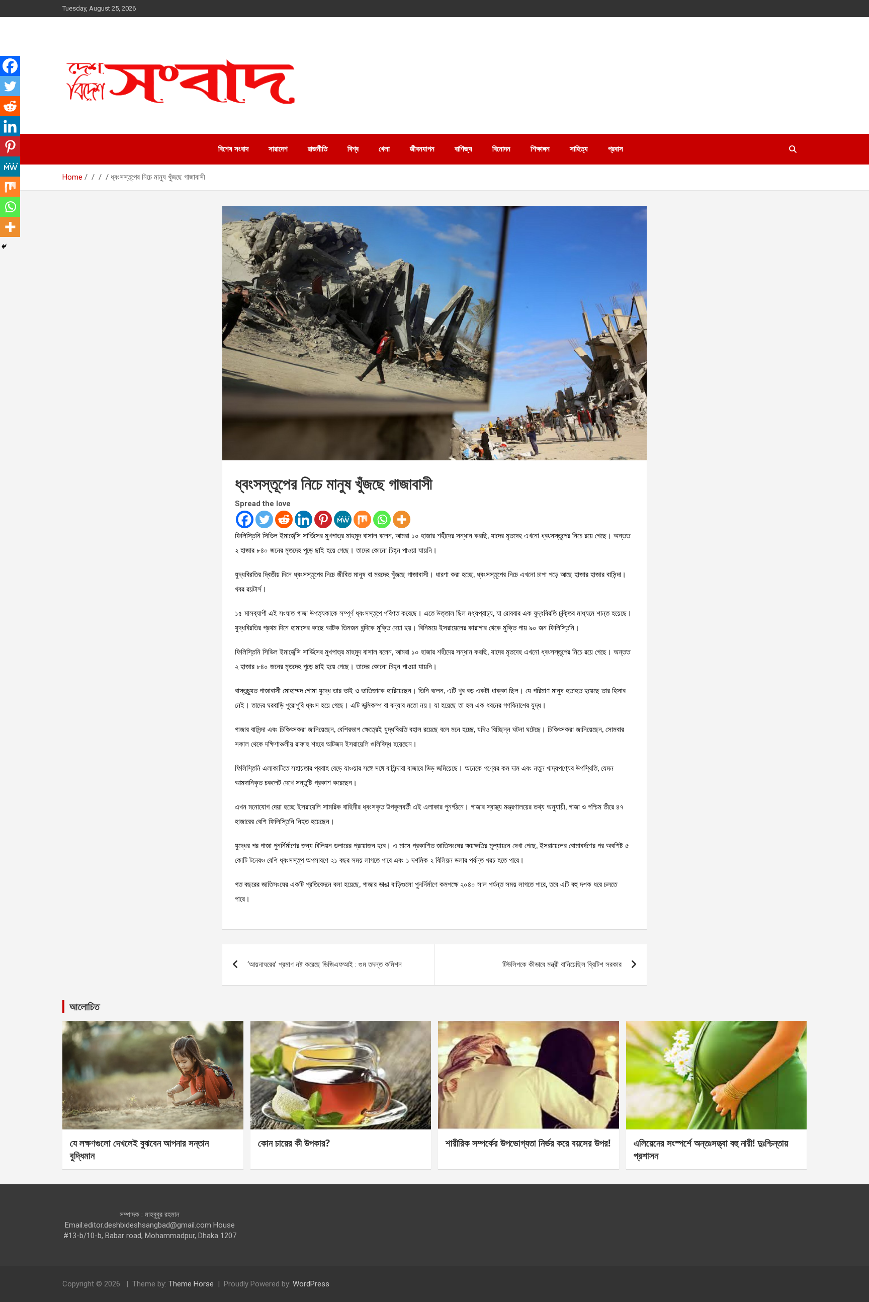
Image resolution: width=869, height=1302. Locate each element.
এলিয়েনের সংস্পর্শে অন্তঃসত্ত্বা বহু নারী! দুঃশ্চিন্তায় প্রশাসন (711, 1149)
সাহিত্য (579, 148)
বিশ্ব (353, 148)
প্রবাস (615, 148)
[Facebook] (244, 519)
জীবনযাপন (422, 148)
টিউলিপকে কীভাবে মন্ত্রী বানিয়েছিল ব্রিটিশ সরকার (562, 964)
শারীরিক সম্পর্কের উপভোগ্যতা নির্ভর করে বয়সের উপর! (528, 1143)
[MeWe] (343, 519)
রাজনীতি (317, 148)
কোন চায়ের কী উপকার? (294, 1143)
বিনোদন (501, 148)
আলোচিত (84, 1006)
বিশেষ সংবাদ (233, 148)
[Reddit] (284, 519)
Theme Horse (191, 1283)
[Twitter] (264, 519)
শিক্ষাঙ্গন (540, 148)
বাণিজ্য (463, 148)
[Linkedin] (303, 519)
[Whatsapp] (382, 519)
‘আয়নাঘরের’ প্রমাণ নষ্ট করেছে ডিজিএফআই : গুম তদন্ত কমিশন (324, 964)
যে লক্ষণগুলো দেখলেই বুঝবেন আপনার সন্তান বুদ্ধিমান (139, 1149)
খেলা (384, 148)
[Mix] (362, 519)
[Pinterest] (323, 519)
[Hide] (4, 246)
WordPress (311, 1283)
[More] (401, 519)
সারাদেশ (278, 148)
